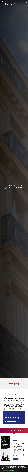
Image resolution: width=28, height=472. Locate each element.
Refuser (6, 470)
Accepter (11, 470)
